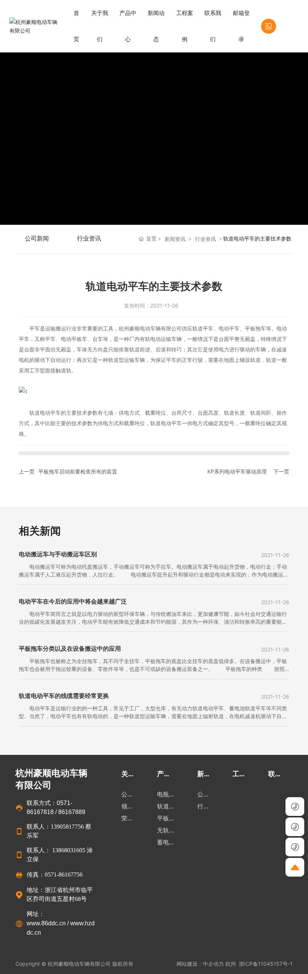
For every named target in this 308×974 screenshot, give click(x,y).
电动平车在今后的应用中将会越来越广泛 (73, 601)
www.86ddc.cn (46, 923)
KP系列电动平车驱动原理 (237, 471)
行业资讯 (89, 238)
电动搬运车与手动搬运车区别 (58, 554)
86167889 (71, 812)
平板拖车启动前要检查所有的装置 (77, 471)
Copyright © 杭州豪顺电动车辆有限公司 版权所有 (75, 964)
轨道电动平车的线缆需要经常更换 (64, 695)
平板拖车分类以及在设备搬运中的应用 (70, 648)
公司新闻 (37, 238)
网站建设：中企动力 (200, 964)
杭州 (230, 964)
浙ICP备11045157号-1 (266, 964)
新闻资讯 (175, 239)
